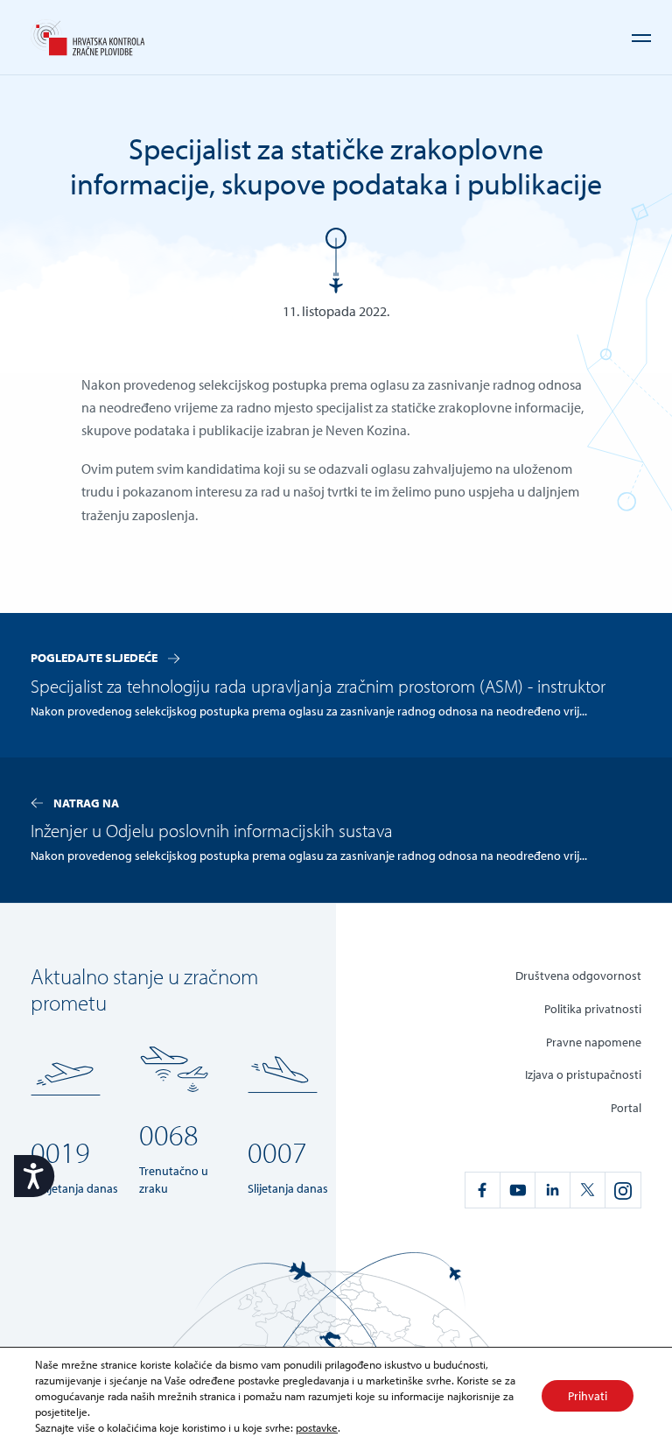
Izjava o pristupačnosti (583, 1074)
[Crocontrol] (87, 37)
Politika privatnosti (592, 1008)
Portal (626, 1107)
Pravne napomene (593, 1041)
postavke (317, 1427)
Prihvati (587, 1396)
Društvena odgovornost (578, 975)
